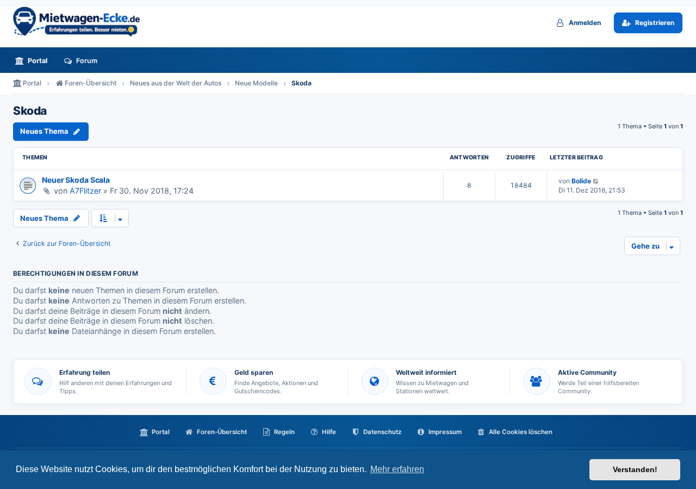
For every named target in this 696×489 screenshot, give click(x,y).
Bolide (581, 181)
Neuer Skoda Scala (76, 179)
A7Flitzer (85, 190)
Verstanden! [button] (635, 469)
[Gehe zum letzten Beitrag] (596, 180)
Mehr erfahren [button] (397, 469)
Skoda (30, 110)
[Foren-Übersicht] (81, 21)
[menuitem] (34, 60)
